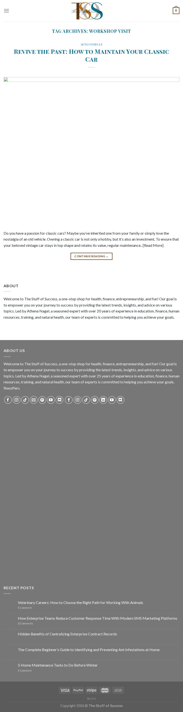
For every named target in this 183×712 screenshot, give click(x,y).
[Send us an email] (34, 400)
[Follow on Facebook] (8, 400)
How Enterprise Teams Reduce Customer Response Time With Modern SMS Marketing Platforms (97, 618)
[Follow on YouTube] (51, 400)
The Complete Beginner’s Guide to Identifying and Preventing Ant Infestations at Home (89, 649)
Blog (91, 698)
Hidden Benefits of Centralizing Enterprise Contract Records (67, 634)
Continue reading (91, 256)
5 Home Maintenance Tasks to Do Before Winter (58, 665)
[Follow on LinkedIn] (103, 400)
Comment (25, 607)
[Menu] (6, 10)
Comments (25, 623)
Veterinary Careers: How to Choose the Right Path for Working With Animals (80, 602)
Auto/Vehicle (92, 44)
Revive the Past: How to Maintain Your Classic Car (91, 55)
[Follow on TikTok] (25, 400)
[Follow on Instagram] (16, 400)
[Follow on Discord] (59, 400)
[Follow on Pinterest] (42, 400)
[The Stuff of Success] (91, 10)
